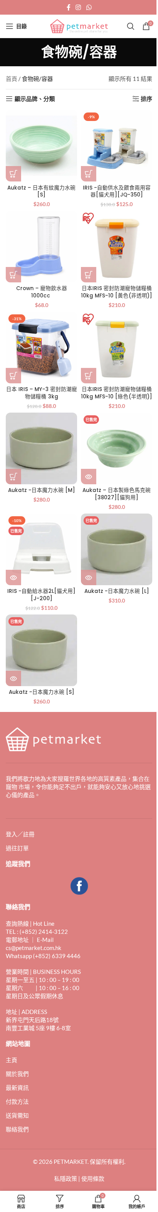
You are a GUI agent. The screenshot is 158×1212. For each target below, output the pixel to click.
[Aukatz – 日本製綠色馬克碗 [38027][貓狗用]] (116, 448)
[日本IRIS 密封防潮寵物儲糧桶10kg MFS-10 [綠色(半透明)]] (116, 347)
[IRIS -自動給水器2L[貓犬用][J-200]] (41, 549)
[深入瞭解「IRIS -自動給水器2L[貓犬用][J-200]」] (13, 577)
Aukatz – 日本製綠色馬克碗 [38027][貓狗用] (116, 494)
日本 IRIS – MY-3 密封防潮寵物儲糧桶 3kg (41, 393)
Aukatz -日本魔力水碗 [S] (41, 692)
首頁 (11, 78)
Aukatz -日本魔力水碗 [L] (116, 591)
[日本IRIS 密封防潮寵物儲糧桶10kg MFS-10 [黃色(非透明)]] (116, 246)
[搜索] (130, 26)
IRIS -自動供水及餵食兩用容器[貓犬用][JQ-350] (117, 191)
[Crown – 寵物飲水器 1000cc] (41, 246)
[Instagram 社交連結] (78, 7)
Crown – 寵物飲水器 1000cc (41, 292)
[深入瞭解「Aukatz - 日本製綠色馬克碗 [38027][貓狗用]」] (88, 476)
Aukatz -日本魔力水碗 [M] (41, 490)
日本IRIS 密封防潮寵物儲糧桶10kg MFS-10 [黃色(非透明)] (116, 292)
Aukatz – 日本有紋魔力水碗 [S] (41, 191)
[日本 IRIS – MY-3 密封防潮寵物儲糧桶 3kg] (41, 347)
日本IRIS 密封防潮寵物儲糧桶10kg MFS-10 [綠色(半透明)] (116, 393)
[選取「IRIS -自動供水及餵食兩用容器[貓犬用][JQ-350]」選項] (88, 173)
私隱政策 (65, 1178)
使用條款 (92, 1178)
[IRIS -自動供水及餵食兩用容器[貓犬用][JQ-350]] (116, 145)
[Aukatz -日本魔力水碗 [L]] (116, 549)
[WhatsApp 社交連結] (89, 7)
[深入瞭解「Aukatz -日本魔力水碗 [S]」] (13, 678)
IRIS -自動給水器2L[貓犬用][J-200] (41, 595)
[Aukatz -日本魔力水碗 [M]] (41, 448)
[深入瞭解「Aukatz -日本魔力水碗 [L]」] (88, 577)
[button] (13, 173)
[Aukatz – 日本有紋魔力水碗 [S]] (41, 145)
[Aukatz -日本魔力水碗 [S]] (41, 650)
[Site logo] (79, 25)
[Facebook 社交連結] (68, 7)
